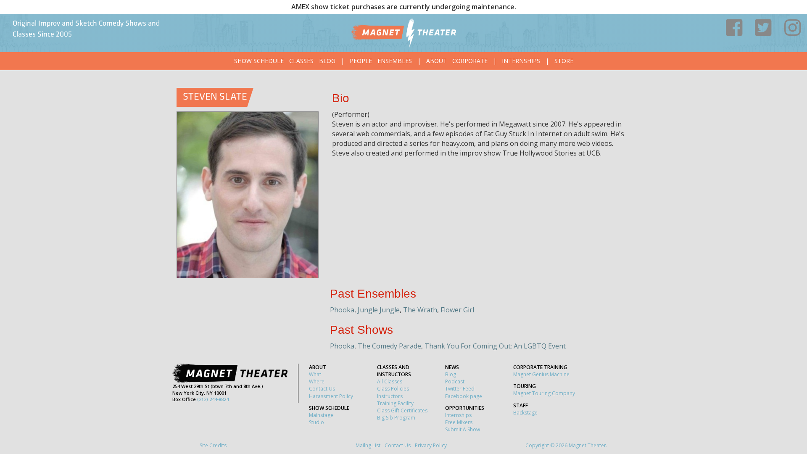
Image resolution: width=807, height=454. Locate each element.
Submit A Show (462, 429)
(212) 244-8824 (213, 399)
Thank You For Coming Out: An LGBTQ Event (495, 346)
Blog (327, 61)
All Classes (389, 381)
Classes (301, 61)
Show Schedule (259, 61)
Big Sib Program (396, 417)
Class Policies (393, 388)
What (315, 374)
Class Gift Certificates (402, 410)
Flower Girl (457, 309)
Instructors (390, 396)
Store (563, 61)
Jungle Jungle (379, 309)
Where (316, 381)
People (361, 61)
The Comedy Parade (389, 346)
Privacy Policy (431, 445)
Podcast (454, 381)
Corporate (470, 61)
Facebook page (463, 396)
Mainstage (321, 415)
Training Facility (395, 403)
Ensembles (394, 61)
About (436, 61)
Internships (521, 61)
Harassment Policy (331, 396)
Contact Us (322, 388)
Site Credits (213, 445)
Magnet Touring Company (544, 393)
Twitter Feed (460, 388)
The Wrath (420, 309)
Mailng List (368, 445)
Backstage (525, 412)
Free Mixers (458, 422)
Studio (316, 422)
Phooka (342, 309)
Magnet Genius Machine (541, 374)
